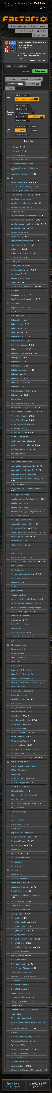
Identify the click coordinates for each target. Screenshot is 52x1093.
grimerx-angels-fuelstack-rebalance (26, 603)
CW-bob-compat (18, 457)
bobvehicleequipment (20, 390)
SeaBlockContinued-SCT (21, 909)
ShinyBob (15, 917)
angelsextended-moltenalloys (23, 215)
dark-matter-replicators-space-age (26, 478)
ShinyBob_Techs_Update (22, 938)
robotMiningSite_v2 (19, 886)
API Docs (10, 5)
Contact (17, 1086)
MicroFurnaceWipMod (20, 740)
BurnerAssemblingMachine (22, 411)
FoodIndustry (17, 582)
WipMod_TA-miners (19, 1053)
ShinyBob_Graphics (19, 922)
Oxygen (14, 815)
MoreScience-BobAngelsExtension (25, 749)
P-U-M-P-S (16, 824)
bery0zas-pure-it (18, 294)
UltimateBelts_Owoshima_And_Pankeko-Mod (28, 1023)
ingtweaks (15, 619)
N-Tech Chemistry (18, 770)
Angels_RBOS (17, 211)
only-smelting (17, 807)
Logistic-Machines (19, 699)
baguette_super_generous (22, 278)
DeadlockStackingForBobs (22, 519)
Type (33, 126)
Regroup (14, 870)
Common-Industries (19, 436)
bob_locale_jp (17, 315)
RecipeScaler (16, 861)
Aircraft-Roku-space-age (21, 186)
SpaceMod (15, 980)
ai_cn (13, 178)
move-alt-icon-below (20, 761)
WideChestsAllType (19, 1045)
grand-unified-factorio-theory (24, 599)
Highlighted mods (19, 26)
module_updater (18, 745)
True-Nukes (16, 1013)
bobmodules (16, 365)
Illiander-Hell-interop (20, 615)
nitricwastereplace (19, 782)
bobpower (15, 374)
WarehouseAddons (19, 1040)
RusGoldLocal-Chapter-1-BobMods (25, 895)
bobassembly (16, 324)
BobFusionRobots (18, 344)
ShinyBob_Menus (18, 930)
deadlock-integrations (20, 507)
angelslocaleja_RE (19, 232)
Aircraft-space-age (19, 190)
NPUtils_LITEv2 (17, 799)
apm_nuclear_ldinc (19, 244)
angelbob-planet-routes (21, 198)
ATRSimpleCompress (20, 269)
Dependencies (15, 83)
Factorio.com (10, 3)
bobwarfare (16, 395)
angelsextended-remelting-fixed (24, 224)
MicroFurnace (17, 736)
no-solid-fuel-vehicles (20, 786)
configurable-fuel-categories (23, 440)
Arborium (15, 249)
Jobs (16, 1088)
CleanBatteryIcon (18, 420)
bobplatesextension (19, 370)
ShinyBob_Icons (18, 926)
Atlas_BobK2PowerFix (20, 265)
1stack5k (15, 151)
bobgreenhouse (17, 349)
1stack (14, 147)
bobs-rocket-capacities (20, 382)
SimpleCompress (18, 963)
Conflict (21, 116)
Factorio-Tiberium (18, 557)
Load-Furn (15, 661)
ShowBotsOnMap (18, 959)
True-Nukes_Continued (21, 1018)
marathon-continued (20, 720)
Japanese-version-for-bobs (22, 636)
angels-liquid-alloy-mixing (22, 203)
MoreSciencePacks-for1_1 (22, 757)
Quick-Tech (15, 849)
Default (23, 105)
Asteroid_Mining (18, 257)
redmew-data (16, 866)
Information (11, 79)
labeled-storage (17, 653)
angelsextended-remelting (22, 219)
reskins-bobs (16, 874)
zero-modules (17, 1065)
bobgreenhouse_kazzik (21, 353)
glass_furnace (17, 590)
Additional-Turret (18, 155)
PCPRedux (15, 828)
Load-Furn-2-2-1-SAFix (21, 669)
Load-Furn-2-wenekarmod (22, 678)
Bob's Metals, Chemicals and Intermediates (32, 44)
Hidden (23, 120)
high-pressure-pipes (20, 611)
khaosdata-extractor (19, 644)
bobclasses (16, 328)
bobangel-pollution (19, 319)
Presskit (9, 1086)
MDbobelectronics (18, 728)
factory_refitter (18, 565)
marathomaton (17, 711)
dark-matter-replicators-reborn (24, 474)
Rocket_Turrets (18, 891)
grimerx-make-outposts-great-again (26, 607)
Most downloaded (26, 31)
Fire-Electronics (17, 569)
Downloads (36, 79)
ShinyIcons (16, 951)
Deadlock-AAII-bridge (20, 494)
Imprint (16, 1084)
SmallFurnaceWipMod (20, 968)
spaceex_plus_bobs (19, 976)
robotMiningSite (18, 882)
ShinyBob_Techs (18, 934)
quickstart (15, 853)
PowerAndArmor (18, 841)
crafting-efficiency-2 (19, 453)
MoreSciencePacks (19, 753)
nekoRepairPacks (18, 778)
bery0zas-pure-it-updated (22, 299)
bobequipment (17, 340)
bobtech (14, 386)
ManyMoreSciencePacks (21, 707)
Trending (42, 31)
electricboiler (16, 544)
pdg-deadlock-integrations (22, 832)
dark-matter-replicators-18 (22, 465)
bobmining (15, 361)
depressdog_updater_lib (21, 523)
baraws (14, 282)
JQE (13, 640)
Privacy (9, 1084)
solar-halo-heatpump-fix (21, 972)
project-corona (17, 845)
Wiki (30, 3)
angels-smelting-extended (22, 207)
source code (24, 70)
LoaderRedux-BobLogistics (22, 690)
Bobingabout (25, 47)
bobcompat (16, 332)
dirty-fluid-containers (20, 536)
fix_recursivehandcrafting (22, 574)
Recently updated (39, 26)
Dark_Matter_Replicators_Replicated (27, 488)
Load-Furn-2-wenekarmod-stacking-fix (27, 682)
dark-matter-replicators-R (22, 470)
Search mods (41, 35)
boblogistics (16, 357)
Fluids (8, 65)
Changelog (24, 79)
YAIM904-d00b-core (19, 1061)
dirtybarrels (16, 540)
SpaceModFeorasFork (20, 988)
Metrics (10, 88)
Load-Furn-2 (16, 665)
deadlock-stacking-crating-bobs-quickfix (28, 511)
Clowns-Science (18, 432)
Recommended (26, 112)
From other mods (28, 99)
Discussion (32, 83)
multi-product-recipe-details (23, 765)
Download (41, 70)
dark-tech (15, 484)
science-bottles (17, 901)
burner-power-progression (22, 407)
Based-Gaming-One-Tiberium (23, 286)
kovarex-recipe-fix (18, 649)
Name (21, 130)
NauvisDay (15, 774)
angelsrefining (17, 236)
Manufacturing (20, 65)
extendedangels (17, 553)
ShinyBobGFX (17, 943)
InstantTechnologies (19, 624)
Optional (37, 116)
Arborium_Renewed (19, 253)
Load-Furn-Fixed (18, 686)
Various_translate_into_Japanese (25, 1036)
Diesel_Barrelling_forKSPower (24, 532)
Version (33, 130)
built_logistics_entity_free (22, 403)
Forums (21, 3)
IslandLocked (16, 628)
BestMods (15, 303)
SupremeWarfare (18, 997)
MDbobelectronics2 (19, 732)
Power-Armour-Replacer (21, 836)
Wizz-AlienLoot (17, 1057)
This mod (23, 95)
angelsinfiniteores (19, 228)
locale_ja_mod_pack (19, 695)
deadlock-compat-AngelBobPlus (24, 498)
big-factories (16, 307)
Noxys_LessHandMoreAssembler (24, 795)
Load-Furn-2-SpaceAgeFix (22, 674)
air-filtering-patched (20, 182)
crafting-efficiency (19, 449)
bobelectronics (17, 336)
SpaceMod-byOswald (20, 984)
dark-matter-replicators (21, 461)
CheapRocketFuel (18, 415)
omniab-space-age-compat (22, 803)
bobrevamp (16, 378)
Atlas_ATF (15, 261)
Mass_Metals (17, 724)
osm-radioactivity (18, 811)
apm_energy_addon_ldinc (22, 240)
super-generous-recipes (21, 993)
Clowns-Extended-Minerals (22, 424)
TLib (13, 1005)
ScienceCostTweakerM (20, 905)
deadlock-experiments (20, 503)
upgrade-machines (19, 1028)
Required (24, 109)
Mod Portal (40, 3)
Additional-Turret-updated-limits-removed (25, 168)
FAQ (11, 1088)
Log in (45, 7)
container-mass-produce (21, 445)
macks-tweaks (17, 703)
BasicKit (14, 290)
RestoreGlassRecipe (19, 878)
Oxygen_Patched (18, 820)
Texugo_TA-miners (19, 1001)
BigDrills (15, 311)
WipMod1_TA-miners (20, 1049)
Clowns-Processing (19, 428)
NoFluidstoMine (18, 790)
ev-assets (15, 549)
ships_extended (18, 955)
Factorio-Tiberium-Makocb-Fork (24, 561)
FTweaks (14, 586)
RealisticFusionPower (20, 857)
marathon (15, 715)
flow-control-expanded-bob (22, 578)
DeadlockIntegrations (20, 515)
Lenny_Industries (18, 657)
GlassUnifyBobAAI (18, 594)
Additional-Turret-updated (22, 163)
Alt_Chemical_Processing (22, 194)
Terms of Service (13, 1083)
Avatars (14, 274)
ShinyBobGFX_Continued (22, 947)
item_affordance (18, 632)
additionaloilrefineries (20, 173)
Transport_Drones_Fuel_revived (24, 1009)
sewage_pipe (17, 913)
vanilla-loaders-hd (18, 1032)
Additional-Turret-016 (20, 159)
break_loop (16, 399)
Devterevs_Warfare (19, 528)
